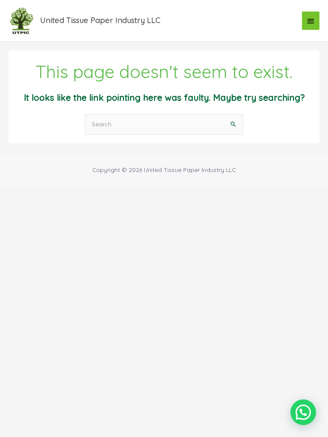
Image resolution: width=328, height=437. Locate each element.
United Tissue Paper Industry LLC (100, 20)
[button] (303, 412)
